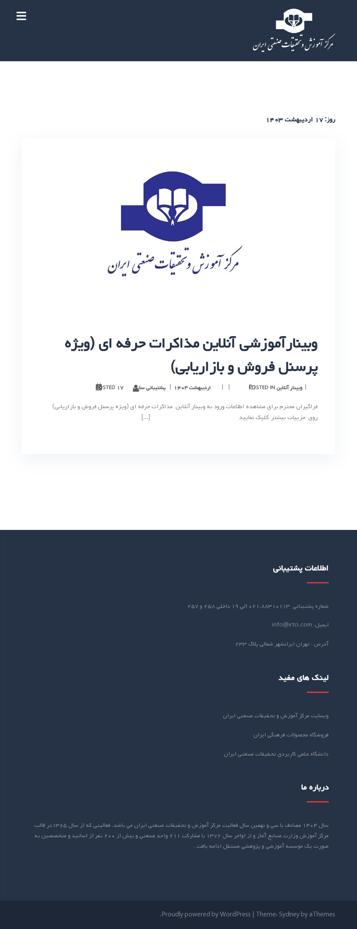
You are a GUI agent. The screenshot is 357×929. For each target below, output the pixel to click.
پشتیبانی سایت (149, 387)
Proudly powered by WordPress (206, 915)
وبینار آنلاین (289, 387)
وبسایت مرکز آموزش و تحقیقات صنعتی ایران (276, 715)
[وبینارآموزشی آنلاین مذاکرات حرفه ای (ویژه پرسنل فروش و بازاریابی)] (178, 226)
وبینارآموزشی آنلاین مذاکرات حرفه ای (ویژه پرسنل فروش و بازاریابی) (191, 355)
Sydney (289, 915)
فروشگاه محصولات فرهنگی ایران (291, 734)
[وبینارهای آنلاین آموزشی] (294, 31)
